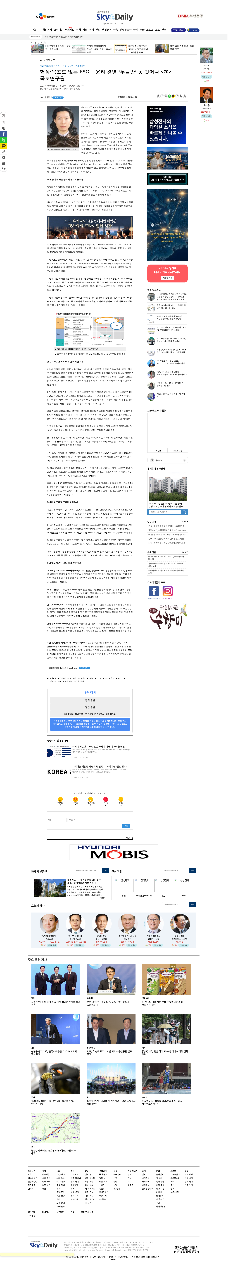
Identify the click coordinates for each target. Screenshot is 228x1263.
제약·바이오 (90, 1189)
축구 (172, 1185)
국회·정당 (46, 1178)
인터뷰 (31, 1189)
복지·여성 (60, 1182)
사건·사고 (60, 1175)
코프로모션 (177, 451)
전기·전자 (89, 1175)
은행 (115, 1178)
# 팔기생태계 (68, 681)
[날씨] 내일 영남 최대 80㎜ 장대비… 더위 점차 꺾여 (165, 1052)
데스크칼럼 (32, 1178)
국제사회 (145, 1182)
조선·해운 (89, 1182)
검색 (105, 870)
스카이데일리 (51, 97)
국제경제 (145, 1178)
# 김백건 (119, 678)
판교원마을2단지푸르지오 (75, 942)
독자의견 (118, 1257)
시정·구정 (75, 1192)
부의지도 (69, 29)
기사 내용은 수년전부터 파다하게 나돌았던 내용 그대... (165, 565)
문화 (142, 29)
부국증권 (49, 939)
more (185, 521)
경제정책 (74, 1185)
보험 (115, 1185)
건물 (129, 1178)
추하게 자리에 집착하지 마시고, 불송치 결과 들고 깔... (166, 558)
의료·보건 (60, 1196)
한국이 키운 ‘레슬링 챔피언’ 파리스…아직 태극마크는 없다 (162, 1102)
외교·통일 (46, 1185)
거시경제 (74, 1200)
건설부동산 (126, 29)
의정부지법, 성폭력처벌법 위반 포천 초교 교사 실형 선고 (168, 530)
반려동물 (160, 1196)
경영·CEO (50, 60)
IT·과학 (88, 1203)
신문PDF (31, 1212)
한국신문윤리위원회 (186, 1247)
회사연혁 (84, 1257)
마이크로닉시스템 (179, 939)
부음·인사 (60, 1207)
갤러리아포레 (101, 942)
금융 (115, 29)
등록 (126, 826)
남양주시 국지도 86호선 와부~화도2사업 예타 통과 (53, 1152)
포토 (157, 29)
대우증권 (127, 939)
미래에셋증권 (75, 939)
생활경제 (106, 29)
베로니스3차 (153, 942)
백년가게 (103, 1196)
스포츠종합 (175, 1178)
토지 (129, 1182)
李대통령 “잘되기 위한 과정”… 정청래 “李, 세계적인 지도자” (168, 535)
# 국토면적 (81, 678)
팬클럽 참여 (52, 945)
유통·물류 (89, 1185)
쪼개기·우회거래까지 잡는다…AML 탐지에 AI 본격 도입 (58, 49)
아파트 (130, 1185)
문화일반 (160, 1175)
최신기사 (47, 29)
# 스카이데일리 (80, 681)
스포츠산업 (175, 1175)
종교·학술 (160, 1189)
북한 (44, 1189)
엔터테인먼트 (161, 1207)
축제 (162, 1185)
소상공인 (103, 1200)
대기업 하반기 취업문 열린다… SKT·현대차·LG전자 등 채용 (96, 49)
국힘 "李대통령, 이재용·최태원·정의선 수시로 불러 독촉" (55, 1003)
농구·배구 (174, 1192)
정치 (78, 29)
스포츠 (149, 29)
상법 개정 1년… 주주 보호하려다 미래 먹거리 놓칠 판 (98, 747)
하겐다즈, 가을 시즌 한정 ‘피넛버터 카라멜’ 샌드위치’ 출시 (162, 1003)
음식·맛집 (160, 1200)
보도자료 (60, 1212)
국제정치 (145, 1185)
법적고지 (126, 1257)
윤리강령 (93, 1257)
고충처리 (113, 1259)
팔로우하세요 (167, 598)
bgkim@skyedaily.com (68, 668)
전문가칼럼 (32, 1182)
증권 (115, 1182)
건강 (158, 1203)
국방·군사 (60, 1192)
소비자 (73, 1189)
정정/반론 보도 (87, 1212)
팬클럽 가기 (167, 278)
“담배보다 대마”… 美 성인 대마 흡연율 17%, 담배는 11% (53, 1102)
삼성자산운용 (153, 939)
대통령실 (46, 1175)
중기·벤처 (103, 1175)
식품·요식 (89, 1192)
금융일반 (117, 1175)
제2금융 (116, 1189)
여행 (158, 1185)
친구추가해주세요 (154, 598)
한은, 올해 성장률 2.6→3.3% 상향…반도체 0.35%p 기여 (66, 37)
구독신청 (157, 451)
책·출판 (159, 1178)
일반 (129, 1175)
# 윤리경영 (62, 678)
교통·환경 (60, 1203)
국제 (135, 29)
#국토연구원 (51, 678)
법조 (58, 1200)
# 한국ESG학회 (108, 678)
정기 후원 (90, 700)
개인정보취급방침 (139, 1257)
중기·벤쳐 (75, 1182)
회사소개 (69, 1257)
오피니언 (58, 29)
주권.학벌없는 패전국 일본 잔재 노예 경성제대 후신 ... (167, 572)
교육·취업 (60, 1185)
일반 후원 (90, 707)
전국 (72, 1212)
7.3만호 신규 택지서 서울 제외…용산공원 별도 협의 (109, 1052)
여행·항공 (89, 1196)
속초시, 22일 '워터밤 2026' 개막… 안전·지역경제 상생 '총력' (111, 1102)
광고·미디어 (90, 1200)
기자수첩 (31, 1185)
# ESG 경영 (72, 678)
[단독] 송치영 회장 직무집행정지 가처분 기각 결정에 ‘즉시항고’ (168, 543)
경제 (91, 29)
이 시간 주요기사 (37, 43)
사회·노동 (60, 1178)
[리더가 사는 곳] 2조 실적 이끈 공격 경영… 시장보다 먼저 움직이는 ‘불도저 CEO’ (167, 505)
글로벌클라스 (147, 1189)
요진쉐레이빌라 (127, 942)
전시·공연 (160, 1182)
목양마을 (179, 942)
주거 (58, 1189)
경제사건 (74, 1196)
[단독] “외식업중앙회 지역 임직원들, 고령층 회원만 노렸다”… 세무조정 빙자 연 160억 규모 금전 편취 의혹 (168, 539)
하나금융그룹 (101, 939)
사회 (85, 29)
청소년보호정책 (153, 1257)
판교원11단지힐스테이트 (49, 942)
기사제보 (158, 461)
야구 (172, 1182)
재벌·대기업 (76, 1178)
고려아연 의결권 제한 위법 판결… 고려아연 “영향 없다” (99, 767)
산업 (98, 29)
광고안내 (101, 1257)
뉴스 (42, 60)
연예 (191, 1182)
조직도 (77, 1257)
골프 (172, 1189)
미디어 (159, 1192)
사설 (30, 1175)
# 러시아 (90, 678)
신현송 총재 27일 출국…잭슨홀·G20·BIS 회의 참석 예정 (54, 1052)
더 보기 (103, 898)
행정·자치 (46, 1182)
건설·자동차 (90, 1178)
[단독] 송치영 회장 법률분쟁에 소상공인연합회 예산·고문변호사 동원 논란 (168, 526)
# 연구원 (98, 678)
